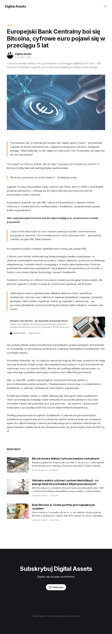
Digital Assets (15, 6)
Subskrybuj (57, 587)
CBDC (9, 25)
